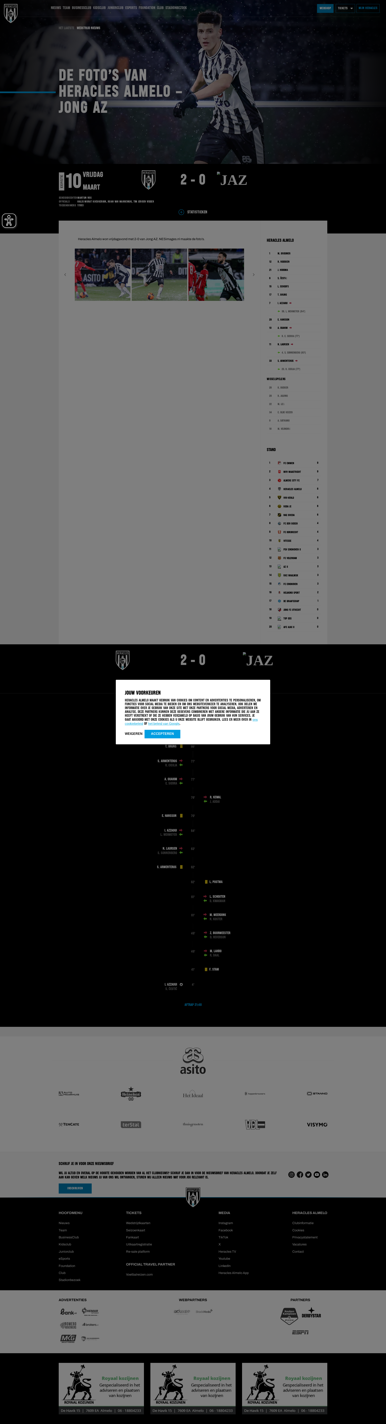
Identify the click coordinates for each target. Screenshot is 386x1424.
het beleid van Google (164, 723)
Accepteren (162, 733)
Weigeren (134, 733)
